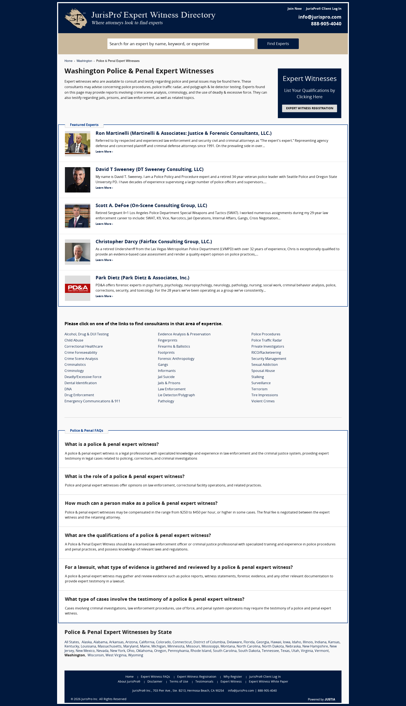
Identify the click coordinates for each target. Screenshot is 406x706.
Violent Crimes (263, 401)
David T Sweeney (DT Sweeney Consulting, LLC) (149, 169)
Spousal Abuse (263, 371)
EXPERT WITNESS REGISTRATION (309, 108)
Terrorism (259, 389)
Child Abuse (73, 340)
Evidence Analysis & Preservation (184, 334)
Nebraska (293, 646)
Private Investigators (267, 346)
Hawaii (276, 642)
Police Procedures (265, 334)
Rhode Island (201, 651)
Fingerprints (167, 340)
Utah (295, 651)
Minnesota (175, 646)
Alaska (87, 642)
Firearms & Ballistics (174, 346)
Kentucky (71, 646)
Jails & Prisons (169, 383)
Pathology (166, 401)
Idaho (296, 642)
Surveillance (261, 383)
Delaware (234, 642)
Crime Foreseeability (80, 353)
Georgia (262, 642)
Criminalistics (75, 365)
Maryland (130, 646)
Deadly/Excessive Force (83, 377)
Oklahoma (144, 651)
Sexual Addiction (264, 365)
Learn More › (104, 151)
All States (71, 642)
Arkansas (116, 642)
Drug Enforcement (79, 395)
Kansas (334, 642)
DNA (68, 389)
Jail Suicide (166, 377)
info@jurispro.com (320, 17)
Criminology (74, 371)
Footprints (166, 353)
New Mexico (85, 651)
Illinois (308, 642)
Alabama (100, 642)
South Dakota (249, 651)
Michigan (158, 646)
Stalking (257, 377)
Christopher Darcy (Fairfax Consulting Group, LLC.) (154, 242)
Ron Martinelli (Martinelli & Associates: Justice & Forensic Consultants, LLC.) (184, 133)
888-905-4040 (326, 24)
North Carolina (248, 646)
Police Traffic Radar (266, 340)
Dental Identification (80, 383)
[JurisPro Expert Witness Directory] (140, 18)
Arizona (131, 642)
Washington (84, 61)
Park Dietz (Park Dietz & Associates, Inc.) (142, 278)
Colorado (163, 642)
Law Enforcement (172, 389)
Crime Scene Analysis (81, 359)
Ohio (130, 651)
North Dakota (273, 646)
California (146, 642)
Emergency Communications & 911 (92, 401)
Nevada (102, 651)
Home (68, 61)
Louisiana (88, 646)
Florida (249, 642)
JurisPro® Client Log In (324, 9)
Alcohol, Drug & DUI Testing (86, 334)
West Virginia (116, 655)
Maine (145, 646)
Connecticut (182, 642)
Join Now (295, 9)
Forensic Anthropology (176, 359)
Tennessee (270, 651)
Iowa (286, 642)
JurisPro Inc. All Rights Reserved (103, 699)
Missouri (193, 646)
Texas (285, 651)
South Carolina (225, 651)
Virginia (307, 651)
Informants (167, 371)
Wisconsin (96, 655)
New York (117, 651)
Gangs (163, 365)
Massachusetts (110, 646)
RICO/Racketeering (266, 353)
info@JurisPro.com (241, 690)
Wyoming (135, 655)
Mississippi (210, 646)
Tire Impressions (264, 395)
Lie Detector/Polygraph (176, 395)
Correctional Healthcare (83, 346)
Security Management (268, 359)
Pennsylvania (178, 651)
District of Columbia (209, 642)
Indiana (320, 642)
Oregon (160, 651)
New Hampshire (315, 646)
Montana (228, 646)
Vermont (322, 651)
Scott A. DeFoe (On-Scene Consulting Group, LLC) (151, 205)
